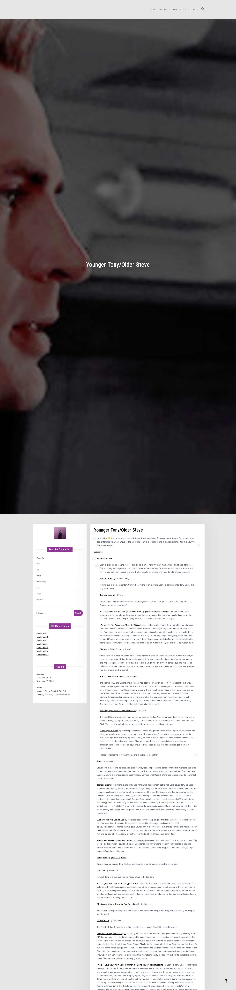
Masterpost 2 (42, 637)
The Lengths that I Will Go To (110, 883)
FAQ (175, 9)
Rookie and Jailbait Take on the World (114, 840)
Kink (38, 570)
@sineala (133, 676)
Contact (184, 9)
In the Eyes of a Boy (109, 731)
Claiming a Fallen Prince (110, 649)
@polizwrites (132, 883)
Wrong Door (102, 857)
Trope (39, 593)
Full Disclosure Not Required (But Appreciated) (121, 611)
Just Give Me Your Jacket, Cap (110, 820)
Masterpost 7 (42, 655)
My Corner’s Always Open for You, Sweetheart (117, 904)
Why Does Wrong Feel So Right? (111, 933)
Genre (39, 564)
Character (40, 558)
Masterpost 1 (42, 633)
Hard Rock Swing (107, 578)
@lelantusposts (156, 965)
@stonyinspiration (118, 857)
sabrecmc (98, 552)
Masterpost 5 (42, 647)
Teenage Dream (107, 595)
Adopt (100, 761)
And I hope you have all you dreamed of (118, 710)
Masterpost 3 (42, 640)
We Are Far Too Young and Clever (115, 625)
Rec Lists (165, 9)
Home (153, 9)
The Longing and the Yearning (113, 676)
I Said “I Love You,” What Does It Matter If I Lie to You (122, 965)
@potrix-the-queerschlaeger (157, 611)
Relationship (41, 582)
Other (39, 576)
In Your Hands (103, 920)
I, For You (101, 870)
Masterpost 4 (42, 644)
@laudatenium (140, 625)
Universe (40, 599)
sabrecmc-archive (104, 558)
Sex (38, 588)
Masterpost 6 (42, 651)
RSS (194, 9)
